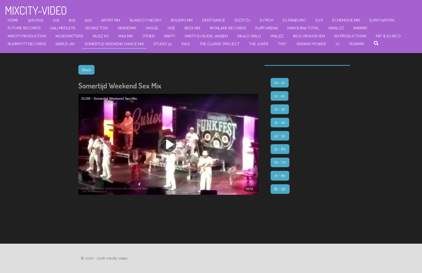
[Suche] (376, 43)
